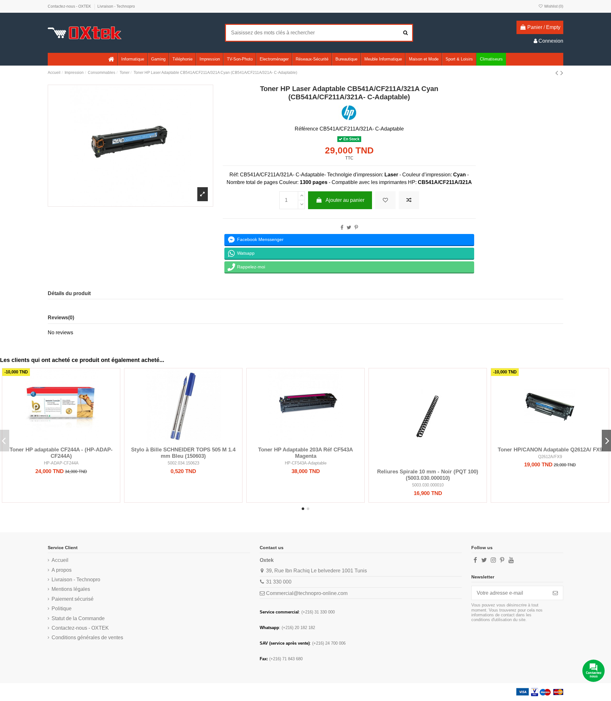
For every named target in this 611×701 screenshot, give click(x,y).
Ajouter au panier (345, 200)
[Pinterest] (356, 227)
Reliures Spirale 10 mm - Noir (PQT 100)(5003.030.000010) (427, 475)
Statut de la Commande (78, 618)
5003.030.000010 (428, 485)
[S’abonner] (555, 593)
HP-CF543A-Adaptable (306, 463)
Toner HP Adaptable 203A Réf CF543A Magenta (305, 453)
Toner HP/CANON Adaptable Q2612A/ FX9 (550, 450)
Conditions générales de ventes (87, 637)
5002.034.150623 (183, 463)
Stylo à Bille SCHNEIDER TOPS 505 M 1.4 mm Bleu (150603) (183, 453)
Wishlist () (553, 6)
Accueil (60, 560)
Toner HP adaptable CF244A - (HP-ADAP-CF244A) (61, 453)
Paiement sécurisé (73, 599)
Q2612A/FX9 (550, 456)
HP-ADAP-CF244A (61, 463)
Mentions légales (71, 589)
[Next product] (561, 72)
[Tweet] (349, 227)
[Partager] (342, 227)
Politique (62, 608)
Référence (306, 128)
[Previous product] (557, 72)
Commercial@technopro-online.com (307, 593)
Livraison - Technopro (116, 6)
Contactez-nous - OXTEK (70, 6)
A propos (62, 570)
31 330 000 (278, 581)
